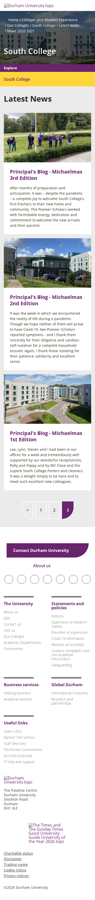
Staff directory (15, 743)
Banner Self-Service (19, 737)
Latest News (69, 25)
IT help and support (19, 761)
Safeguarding (61, 665)
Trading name (16, 864)
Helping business (17, 693)
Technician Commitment (23, 749)
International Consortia (69, 693)
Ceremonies (13, 648)
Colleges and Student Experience (50, 19)
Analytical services (18, 699)
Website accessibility (67, 644)
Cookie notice (15, 870)
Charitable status (18, 853)
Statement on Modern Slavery (69, 624)
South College (43, 25)
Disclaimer (13, 858)
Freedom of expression (69, 632)
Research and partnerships (62, 701)
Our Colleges (18, 25)
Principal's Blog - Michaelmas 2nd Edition (46, 300)
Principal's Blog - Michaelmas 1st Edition (46, 436)
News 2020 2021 (21, 31)
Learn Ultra (12, 731)
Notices (57, 616)
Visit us (9, 630)
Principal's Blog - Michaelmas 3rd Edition (46, 174)
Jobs (7, 618)
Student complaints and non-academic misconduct (70, 654)
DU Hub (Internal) (18, 755)
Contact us (12, 624)
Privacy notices (16, 875)
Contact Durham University (41, 550)
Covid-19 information (67, 638)
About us (42, 566)
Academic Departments (22, 642)
